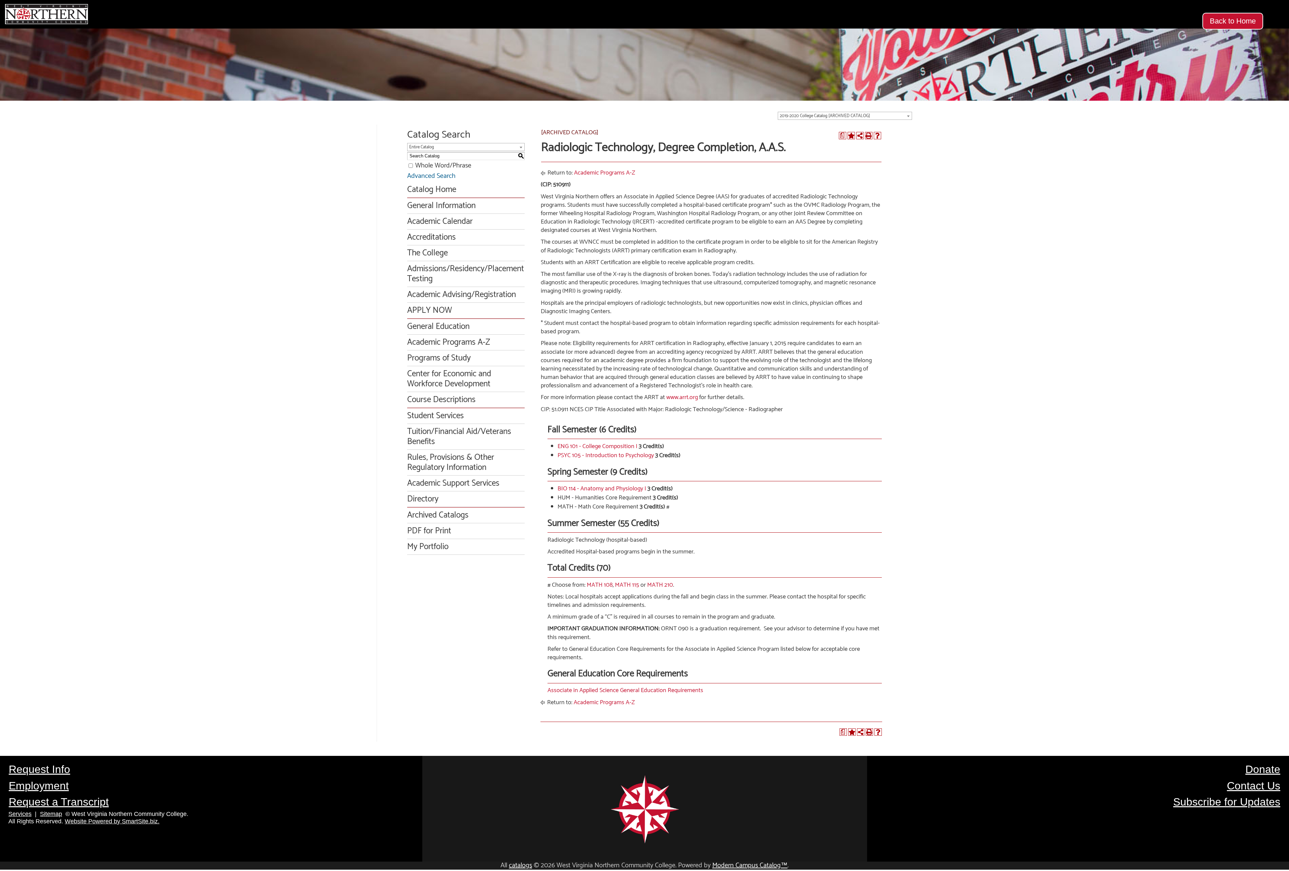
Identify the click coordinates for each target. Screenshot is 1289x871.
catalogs (520, 865)
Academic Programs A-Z (448, 342)
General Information (441, 206)
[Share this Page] (860, 135)
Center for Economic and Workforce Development (449, 379)
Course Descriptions (441, 400)
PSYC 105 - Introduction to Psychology (606, 455)
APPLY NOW (429, 310)
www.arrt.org (682, 397)
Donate (1262, 769)
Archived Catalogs (438, 515)
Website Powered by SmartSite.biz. (112, 821)
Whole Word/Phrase (443, 165)
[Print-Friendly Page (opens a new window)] (868, 135)
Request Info (39, 769)
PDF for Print (429, 531)
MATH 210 (660, 585)
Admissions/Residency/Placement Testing (465, 274)
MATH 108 (600, 585)
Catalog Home (431, 190)
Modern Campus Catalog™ (749, 865)
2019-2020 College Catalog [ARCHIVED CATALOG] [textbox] (825, 115)
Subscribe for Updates (1226, 802)
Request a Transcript (59, 802)
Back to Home (1233, 21)
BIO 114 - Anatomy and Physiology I (602, 489)
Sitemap (51, 814)
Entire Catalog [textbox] (421, 147)
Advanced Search (431, 176)
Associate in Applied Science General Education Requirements (625, 690)
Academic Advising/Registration (461, 295)
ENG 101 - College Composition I (597, 446)
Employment (39, 786)
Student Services (435, 416)
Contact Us (1253, 786)
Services (20, 814)
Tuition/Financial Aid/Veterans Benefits (459, 437)
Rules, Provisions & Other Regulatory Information (450, 462)
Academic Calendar (440, 221)
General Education (438, 327)
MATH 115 (627, 585)
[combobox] (845, 116)
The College (427, 253)
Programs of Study (439, 358)
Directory (422, 499)
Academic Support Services (453, 483)
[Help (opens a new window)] (877, 135)
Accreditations (431, 237)
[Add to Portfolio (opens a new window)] (851, 135)
